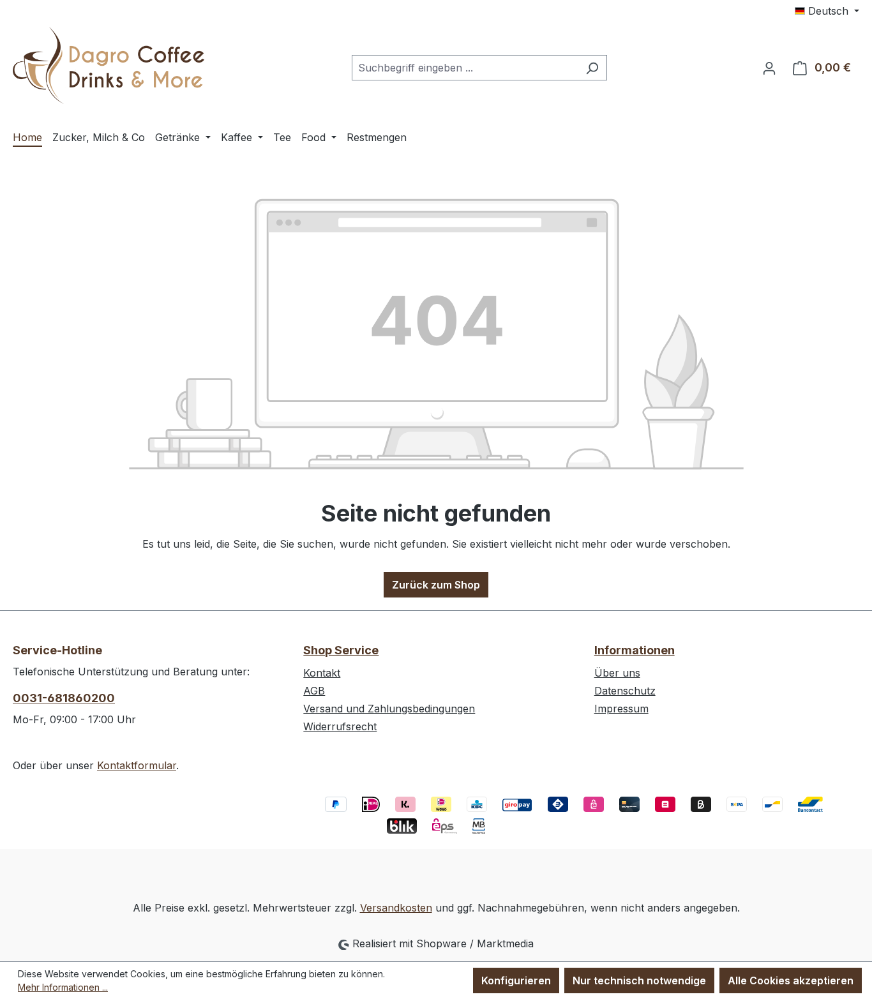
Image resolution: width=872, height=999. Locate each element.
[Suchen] (592, 67)
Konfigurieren (516, 980)
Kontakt (321, 672)
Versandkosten (396, 907)
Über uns (617, 672)
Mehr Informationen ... (63, 987)
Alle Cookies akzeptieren (790, 980)
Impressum (621, 708)
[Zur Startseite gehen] (108, 65)
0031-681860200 (64, 698)
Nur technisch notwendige (639, 980)
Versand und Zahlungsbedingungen (389, 708)
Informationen (634, 650)
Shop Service (341, 650)
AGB (314, 690)
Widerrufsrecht (340, 726)
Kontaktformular (136, 765)
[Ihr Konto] (769, 67)
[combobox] (465, 67)
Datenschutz (625, 690)
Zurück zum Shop (436, 584)
